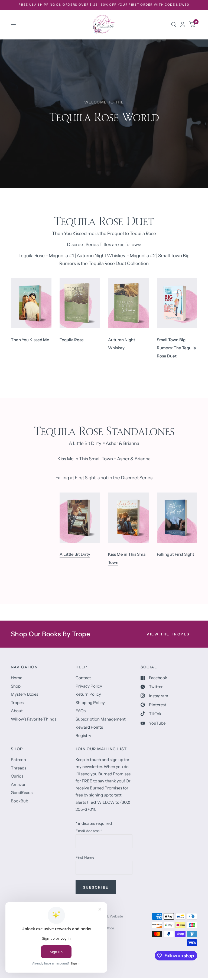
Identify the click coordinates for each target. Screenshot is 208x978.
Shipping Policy (90, 702)
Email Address (89, 831)
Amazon (19, 784)
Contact (83, 677)
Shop (16, 686)
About (17, 710)
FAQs (81, 710)
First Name (85, 857)
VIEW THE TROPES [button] (168, 634)
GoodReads (21, 792)
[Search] (173, 24)
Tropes (17, 702)
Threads (18, 768)
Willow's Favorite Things (33, 719)
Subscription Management (101, 719)
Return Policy (88, 694)
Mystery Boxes (24, 694)
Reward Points (89, 727)
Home (16, 677)
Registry (83, 735)
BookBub (19, 800)
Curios (17, 776)
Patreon (18, 759)
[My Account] (182, 24)
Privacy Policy (89, 686)
